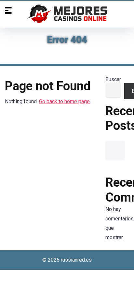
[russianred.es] (67, 14)
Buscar (113, 79)
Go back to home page (64, 101)
